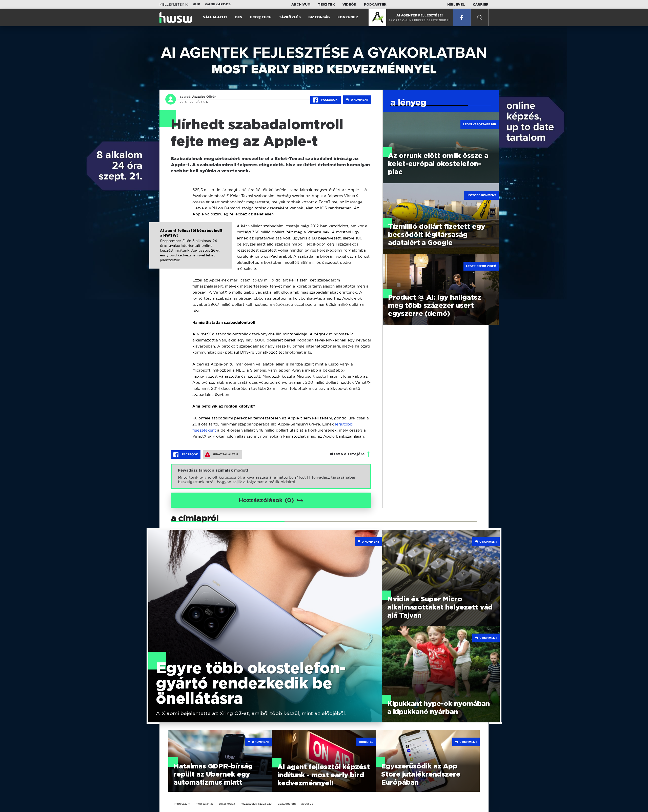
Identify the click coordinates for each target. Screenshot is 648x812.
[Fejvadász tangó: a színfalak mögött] (271, 476)
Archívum (300, 4)
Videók (349, 4)
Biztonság (319, 17)
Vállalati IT (215, 17)
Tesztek (326, 4)
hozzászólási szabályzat (256, 803)
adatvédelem (287, 803)
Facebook (329, 100)
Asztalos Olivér (204, 97)
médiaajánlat (204, 803)
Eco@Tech (260, 17)
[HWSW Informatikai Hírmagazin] (175, 17)
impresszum (182, 803)
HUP (196, 4)
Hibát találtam (225, 454)
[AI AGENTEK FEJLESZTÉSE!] (377, 17)
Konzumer (347, 17)
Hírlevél (456, 4)
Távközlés (290, 17)
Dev (238, 17)
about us (307, 803)
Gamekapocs (218, 4)
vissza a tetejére (347, 454)
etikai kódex (226, 803)
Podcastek (375, 4)
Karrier (481, 4)
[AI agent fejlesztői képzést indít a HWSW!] (190, 251)
